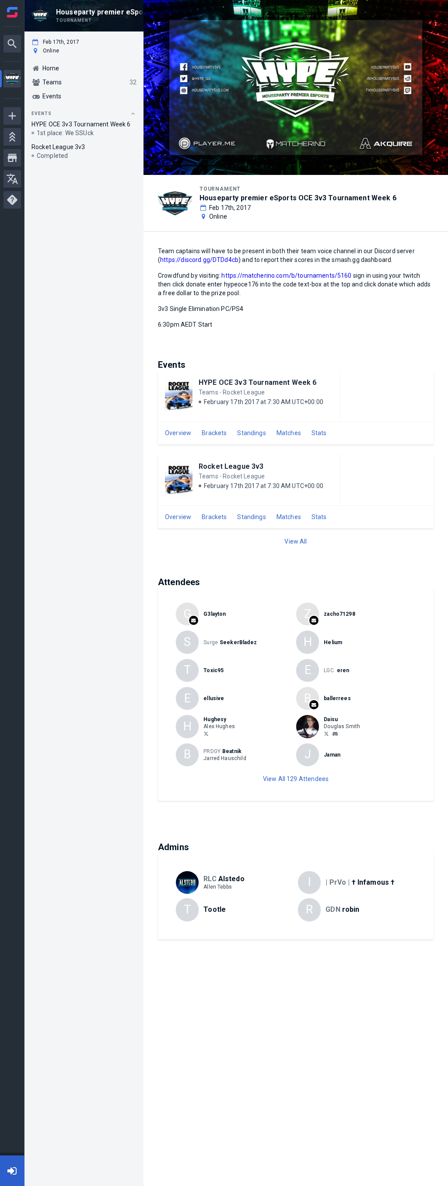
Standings (251, 432)
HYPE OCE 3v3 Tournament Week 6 (258, 382)
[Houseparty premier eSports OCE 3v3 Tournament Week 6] (12, 80)
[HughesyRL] (206, 733)
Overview (178, 432)
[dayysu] (335, 734)
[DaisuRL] (326, 733)
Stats (319, 432)
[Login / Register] (12, 1170)
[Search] (12, 43)
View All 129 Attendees (296, 778)
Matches (288, 432)
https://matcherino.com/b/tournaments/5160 (286, 275)
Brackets (214, 432)
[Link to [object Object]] (310, 726)
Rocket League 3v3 (231, 466)
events (42, 113)
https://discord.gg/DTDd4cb (199, 259)
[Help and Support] (12, 200)
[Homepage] (12, 12)
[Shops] (12, 158)
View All (295, 541)
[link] (335, 733)
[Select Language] (12, 179)
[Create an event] (12, 116)
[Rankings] (12, 137)
